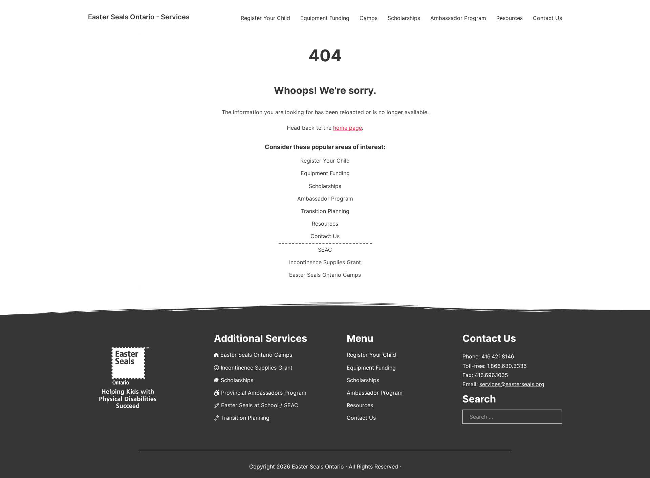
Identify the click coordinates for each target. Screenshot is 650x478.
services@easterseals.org (511, 384)
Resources (509, 18)
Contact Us (547, 18)
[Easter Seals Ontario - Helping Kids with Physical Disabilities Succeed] (127, 378)
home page (347, 127)
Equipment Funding (324, 18)
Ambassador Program (458, 18)
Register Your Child (265, 18)
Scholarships (404, 18)
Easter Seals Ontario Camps (325, 274)
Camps (368, 18)
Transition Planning (325, 211)
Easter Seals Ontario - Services (139, 17)
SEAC (325, 249)
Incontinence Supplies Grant (325, 262)
